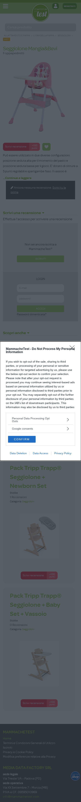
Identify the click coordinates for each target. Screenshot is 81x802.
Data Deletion (18, 453)
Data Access (40, 453)
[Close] (73, 349)
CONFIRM (22, 439)
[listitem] (40, 419)
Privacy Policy (62, 453)
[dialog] (40, 401)
